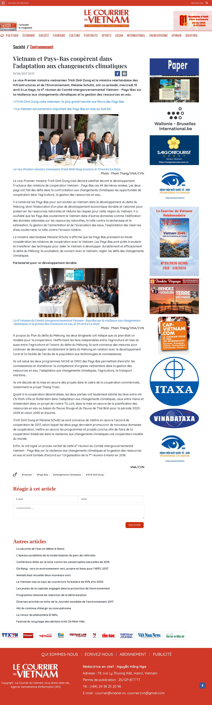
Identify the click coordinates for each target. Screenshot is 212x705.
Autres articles (29, 541)
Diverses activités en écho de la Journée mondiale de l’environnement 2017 (65, 601)
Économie (29, 35)
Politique (12, 35)
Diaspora (192, 35)
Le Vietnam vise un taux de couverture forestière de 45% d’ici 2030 (59, 581)
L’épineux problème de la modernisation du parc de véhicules (55, 555)
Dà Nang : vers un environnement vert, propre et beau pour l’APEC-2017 (62, 568)
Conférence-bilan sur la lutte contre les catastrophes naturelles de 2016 (62, 562)
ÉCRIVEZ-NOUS (99, 654)
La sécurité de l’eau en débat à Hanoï (40, 548)
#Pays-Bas (42, 474)
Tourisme (59, 35)
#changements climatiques (67, 474)
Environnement (41, 46)
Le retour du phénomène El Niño (37, 615)
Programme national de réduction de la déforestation (51, 595)
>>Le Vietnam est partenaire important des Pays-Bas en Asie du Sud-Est (62, 109)
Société (44, 35)
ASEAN (119, 35)
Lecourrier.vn (106, 18)
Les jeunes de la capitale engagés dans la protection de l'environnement (63, 588)
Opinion (176, 35)
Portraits (91, 35)
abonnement (133, 654)
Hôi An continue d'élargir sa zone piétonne (43, 608)
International (136, 35)
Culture (74, 35)
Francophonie (158, 35)
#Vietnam (27, 474)
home (2, 35)
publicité (162, 654)
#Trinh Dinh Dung (95, 474)
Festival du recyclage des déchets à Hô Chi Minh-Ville (50, 621)
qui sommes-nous (59, 654)
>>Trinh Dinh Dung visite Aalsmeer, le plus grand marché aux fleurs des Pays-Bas (68, 102)
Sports (106, 35)
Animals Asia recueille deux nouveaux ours (43, 575)
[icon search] (206, 3)
